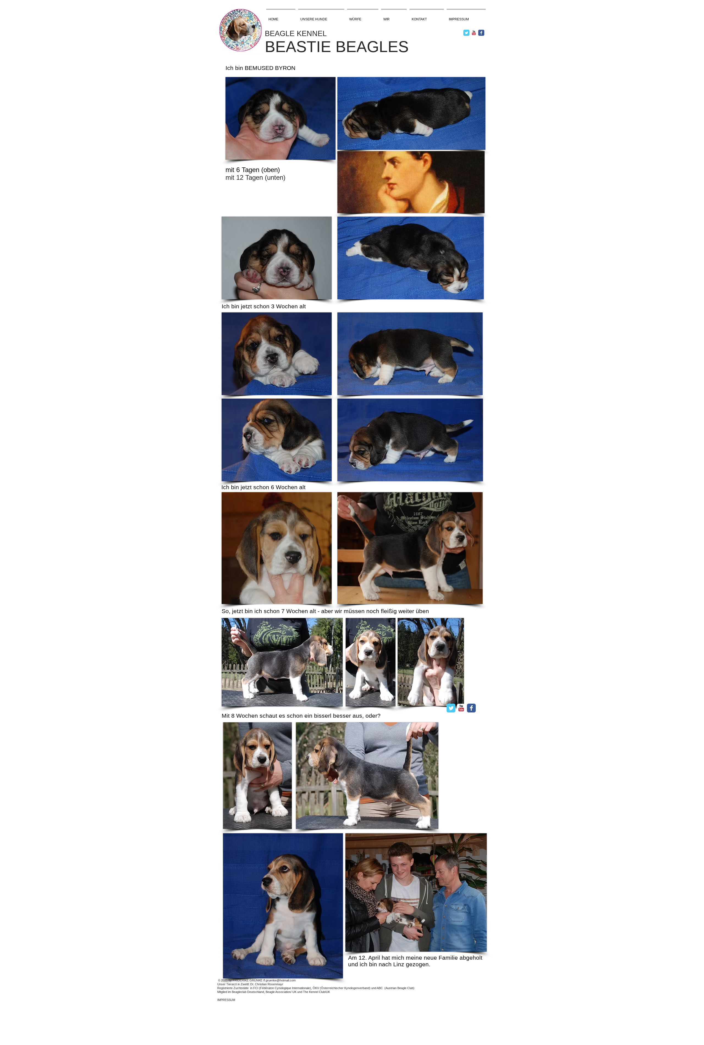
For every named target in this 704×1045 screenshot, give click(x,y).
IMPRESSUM (226, 1000)
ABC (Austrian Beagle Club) (395, 988)
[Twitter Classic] (466, 33)
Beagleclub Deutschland (248, 992)
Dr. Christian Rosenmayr (266, 984)
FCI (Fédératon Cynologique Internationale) (282, 988)
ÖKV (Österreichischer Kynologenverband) (341, 988)
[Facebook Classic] (481, 33)
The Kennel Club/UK (316, 992)
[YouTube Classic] (474, 33)
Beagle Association (278, 992)
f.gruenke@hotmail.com (280, 980)
